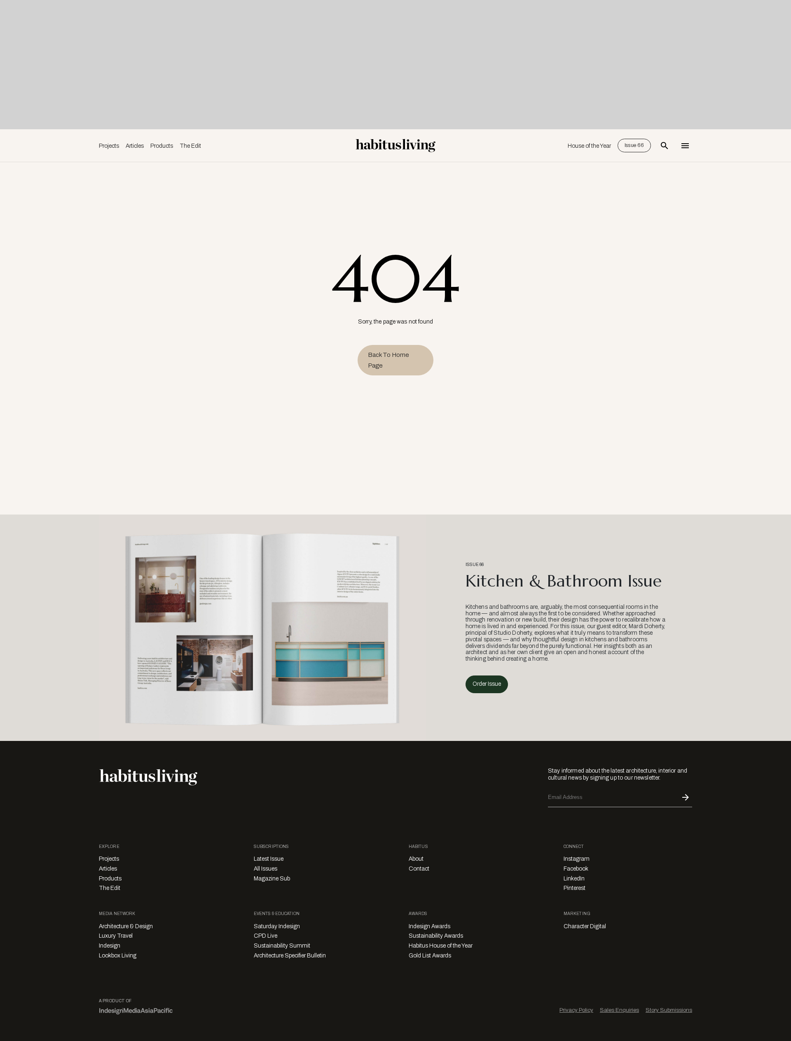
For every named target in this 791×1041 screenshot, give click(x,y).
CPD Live (265, 936)
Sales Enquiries (619, 1010)
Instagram (577, 859)
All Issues (265, 869)
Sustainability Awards (436, 936)
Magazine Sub (272, 879)
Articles (135, 146)
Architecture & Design (126, 926)
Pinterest (574, 888)
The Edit (190, 146)
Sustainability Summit (282, 946)
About (416, 859)
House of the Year (589, 146)
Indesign (109, 946)
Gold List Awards (430, 956)
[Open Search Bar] (665, 146)
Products (161, 146)
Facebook (576, 869)
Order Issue (487, 684)
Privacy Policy (576, 1010)
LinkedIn (574, 879)
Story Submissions (669, 1010)
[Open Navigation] (685, 146)
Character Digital (585, 926)
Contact (419, 869)
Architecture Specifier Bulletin (290, 956)
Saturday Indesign (277, 926)
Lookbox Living (117, 956)
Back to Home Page (388, 360)
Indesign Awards (429, 926)
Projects (109, 146)
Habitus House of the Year (441, 946)
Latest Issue (268, 859)
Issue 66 (634, 145)
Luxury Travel (116, 936)
